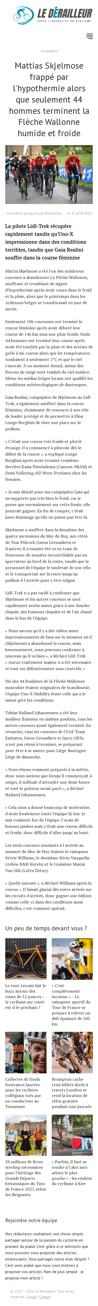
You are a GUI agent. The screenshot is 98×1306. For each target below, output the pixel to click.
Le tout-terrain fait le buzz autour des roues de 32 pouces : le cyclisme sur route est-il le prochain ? (25, 996)
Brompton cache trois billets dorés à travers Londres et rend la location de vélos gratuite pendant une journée (71, 1092)
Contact (45, 1296)
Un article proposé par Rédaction (34, 213)
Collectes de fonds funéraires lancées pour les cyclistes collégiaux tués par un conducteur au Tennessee (23, 1092)
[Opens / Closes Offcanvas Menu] (89, 36)
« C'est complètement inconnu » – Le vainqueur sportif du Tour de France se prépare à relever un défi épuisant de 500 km (71, 1005)
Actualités (49, 50)
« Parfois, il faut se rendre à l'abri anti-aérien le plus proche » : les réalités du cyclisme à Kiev (72, 1172)
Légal (32, 1296)
